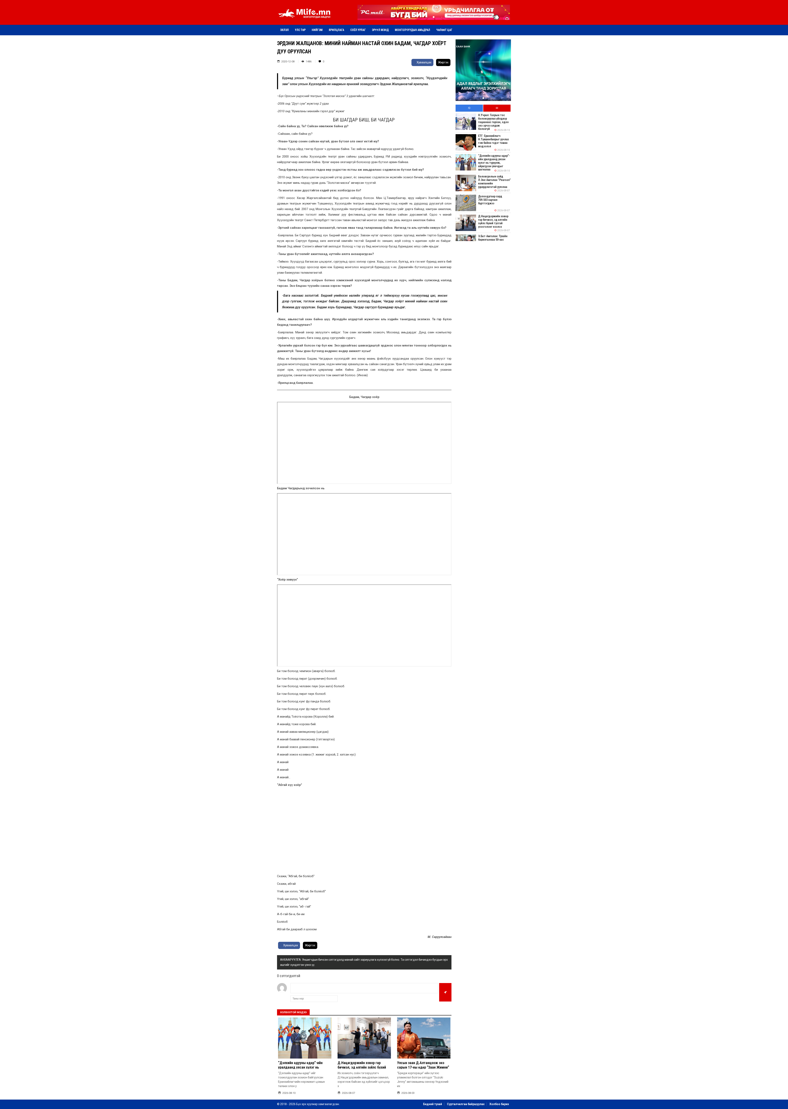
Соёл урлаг (358, 30)
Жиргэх (443, 62)
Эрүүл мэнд (380, 30)
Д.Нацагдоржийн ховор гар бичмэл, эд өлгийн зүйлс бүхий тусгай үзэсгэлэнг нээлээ (362, 1067)
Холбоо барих (499, 1104)
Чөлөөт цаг (444, 30)
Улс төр (300, 30)
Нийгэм (317, 30)
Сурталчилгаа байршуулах (465, 1104)
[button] (433, 17)
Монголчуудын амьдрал (412, 30)
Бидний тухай (432, 1104)
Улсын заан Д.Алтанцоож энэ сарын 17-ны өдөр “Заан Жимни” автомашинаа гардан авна (423, 1067)
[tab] (469, 108)
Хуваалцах (423, 62)
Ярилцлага (336, 30)
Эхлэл (284, 30)
